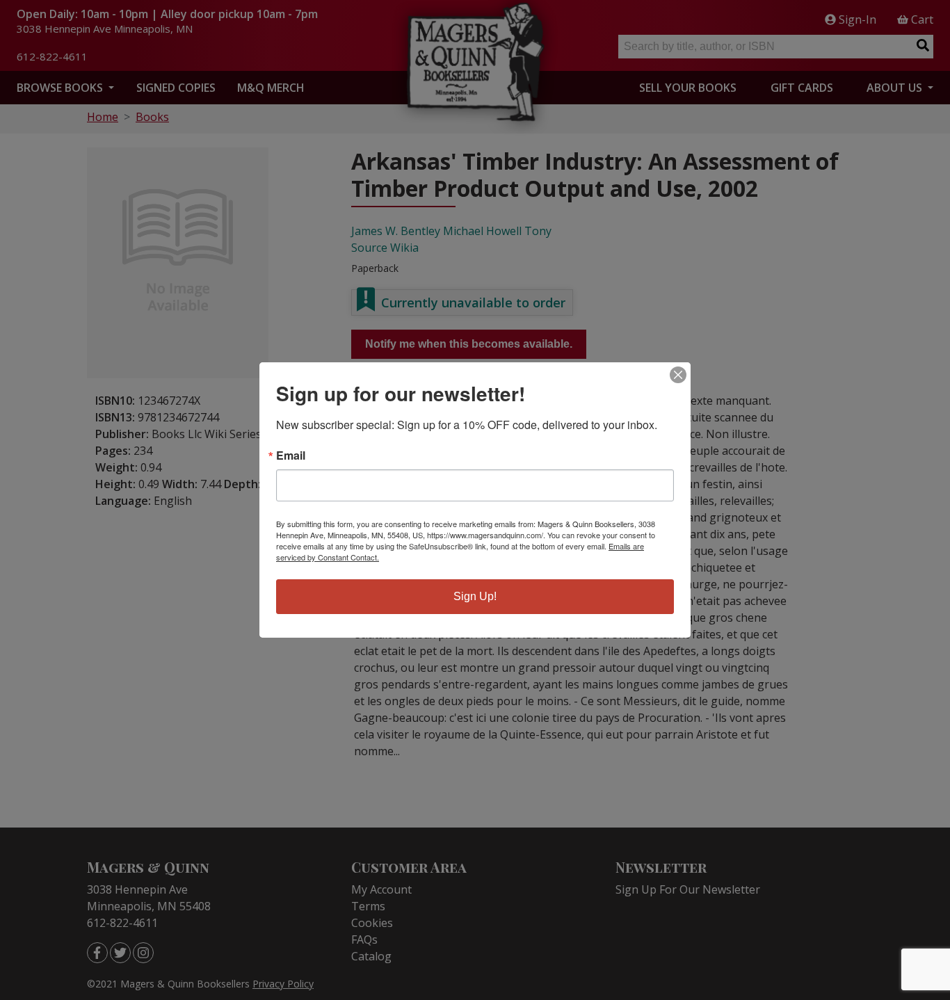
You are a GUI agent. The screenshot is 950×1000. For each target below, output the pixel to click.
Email (290, 455)
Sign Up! (475, 596)
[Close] (678, 374)
